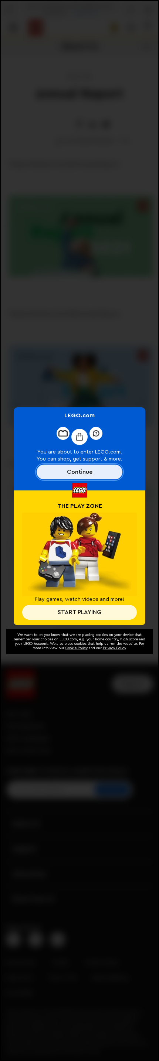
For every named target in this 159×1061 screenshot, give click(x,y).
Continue (79, 472)
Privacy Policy (114, 648)
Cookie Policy (76, 648)
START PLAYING (79, 612)
